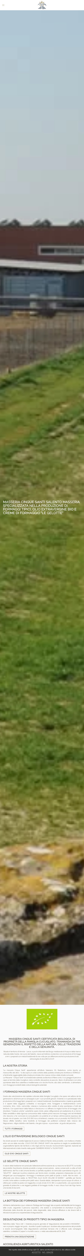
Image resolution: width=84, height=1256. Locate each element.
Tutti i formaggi (13, 1129)
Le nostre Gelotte (15, 1193)
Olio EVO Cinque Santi (16, 1154)
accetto (36, 1252)
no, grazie (47, 1252)
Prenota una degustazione (19, 1237)
